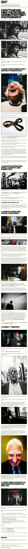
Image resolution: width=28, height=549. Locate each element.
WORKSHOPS (10, 5)
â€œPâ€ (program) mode (17, 192)
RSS (1, 547)
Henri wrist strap (16, 135)
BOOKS (7, 5)
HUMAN (5, 547)
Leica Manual (24, 322)
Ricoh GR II (9, 135)
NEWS (18, 5)
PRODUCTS (14, 5)
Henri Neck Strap (12, 136)
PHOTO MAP (8, 547)
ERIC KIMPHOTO (4, 2)
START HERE (3, 5)
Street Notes (18, 475)
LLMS (3, 547)
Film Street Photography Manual (8, 323)
